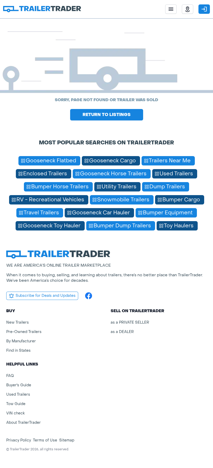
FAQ (10, 375)
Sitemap (66, 440)
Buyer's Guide (18, 385)
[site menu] (171, 9)
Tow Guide (15, 403)
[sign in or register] (204, 9)
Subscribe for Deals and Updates (46, 295)
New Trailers (17, 322)
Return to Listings (107, 114)
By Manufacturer (21, 341)
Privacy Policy (18, 440)
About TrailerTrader (23, 422)
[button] (187, 9)
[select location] (187, 9)
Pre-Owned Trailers (24, 331)
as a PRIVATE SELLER (130, 322)
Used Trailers (18, 394)
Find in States (18, 350)
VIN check (15, 413)
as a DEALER (122, 331)
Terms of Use (45, 440)
